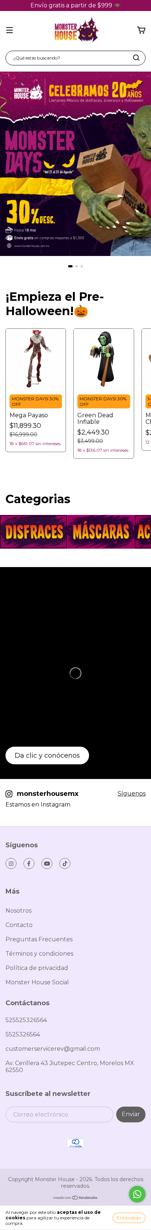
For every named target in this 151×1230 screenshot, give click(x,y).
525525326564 (26, 1020)
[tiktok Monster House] (64, 863)
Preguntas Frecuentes (39, 939)
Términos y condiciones (39, 953)
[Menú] (9, 30)
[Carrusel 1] (75, 164)
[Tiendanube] (76, 1198)
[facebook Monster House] (28, 863)
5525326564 (22, 1034)
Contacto (19, 924)
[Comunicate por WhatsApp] (137, 1194)
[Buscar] (136, 58)
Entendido (129, 1217)
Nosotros (18, 910)
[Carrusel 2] (100, 532)
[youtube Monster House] (46, 863)
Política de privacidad (36, 967)
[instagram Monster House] (10, 863)
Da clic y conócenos (47, 755)
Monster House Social (37, 982)
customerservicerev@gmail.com (52, 1048)
